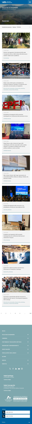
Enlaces (3, 422)
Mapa (9, 379)
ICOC (5, 240)
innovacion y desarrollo (9, 89)
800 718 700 (9, 416)
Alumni (4, 356)
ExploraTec (6, 271)
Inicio (3, 330)
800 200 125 (9, 412)
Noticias (7, 58)
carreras (5, 209)
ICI (4, 58)
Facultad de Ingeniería (10, 8)
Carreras (4, 338)
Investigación (6, 349)
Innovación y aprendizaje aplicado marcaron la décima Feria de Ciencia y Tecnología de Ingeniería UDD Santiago (15, 298)
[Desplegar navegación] (16, 27)
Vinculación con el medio (9, 352)
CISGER (5, 118)
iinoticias (23, 88)
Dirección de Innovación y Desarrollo (12, 88)
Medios (4, 360)
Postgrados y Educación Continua (11, 341)
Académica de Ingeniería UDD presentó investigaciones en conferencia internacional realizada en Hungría (14, 236)
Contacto (6, 379)
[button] (30, 2)
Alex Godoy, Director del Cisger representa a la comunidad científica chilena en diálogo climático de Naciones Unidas (16, 177)
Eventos (4, 363)
